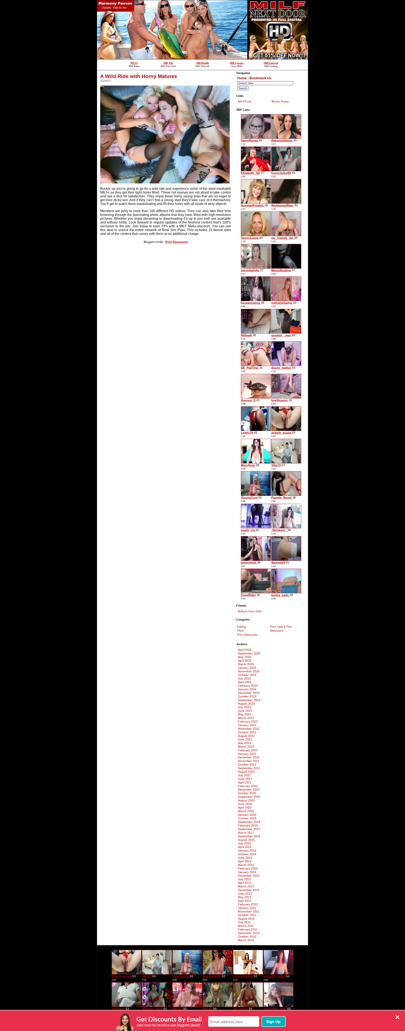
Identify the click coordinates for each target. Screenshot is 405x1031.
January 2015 (247, 850)
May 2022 (244, 743)
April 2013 (244, 882)
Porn (240, 630)
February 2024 (248, 685)
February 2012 (248, 904)
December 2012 (248, 890)
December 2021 (248, 757)
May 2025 (244, 657)
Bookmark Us (260, 78)
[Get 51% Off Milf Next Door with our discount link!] (202, 58)
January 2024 (247, 689)
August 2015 (246, 839)
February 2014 (248, 868)
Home (242, 78)
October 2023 (247, 696)
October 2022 (247, 732)
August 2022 (246, 736)
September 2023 (249, 700)
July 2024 (244, 678)
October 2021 (247, 764)
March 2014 (246, 865)
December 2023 (248, 693)
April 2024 (244, 682)
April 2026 (244, 649)
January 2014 (247, 872)
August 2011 (246, 918)
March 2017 (246, 832)
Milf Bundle (202, 63)
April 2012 (244, 900)
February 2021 (248, 786)
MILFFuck (244, 101)
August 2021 (246, 771)
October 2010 (247, 936)
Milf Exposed (271, 63)
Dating (241, 626)
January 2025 (247, 667)
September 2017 (249, 829)
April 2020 (244, 807)
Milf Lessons (237, 63)
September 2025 (249, 653)
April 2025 (244, 660)
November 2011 (248, 911)
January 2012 (247, 908)
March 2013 (246, 886)
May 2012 (244, 897)
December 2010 (248, 933)
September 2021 (249, 768)
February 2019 (248, 825)
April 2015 (244, 847)
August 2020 (246, 800)
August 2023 (246, 703)
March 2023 (246, 718)
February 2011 (248, 929)
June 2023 (245, 710)
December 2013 (248, 875)
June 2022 (245, 739)
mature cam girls (250, 611)
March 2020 (246, 811)
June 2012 (245, 893)
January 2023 (247, 725)
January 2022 (247, 753)
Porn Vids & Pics (281, 626)
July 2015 (244, 843)
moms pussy (280, 101)
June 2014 (245, 857)
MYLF (134, 63)
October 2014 (247, 854)
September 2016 (249, 836)
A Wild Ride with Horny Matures (138, 76)
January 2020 (247, 814)
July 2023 (244, 707)
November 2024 (248, 671)
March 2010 (246, 940)
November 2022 (248, 728)
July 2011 (244, 922)
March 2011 (246, 925)
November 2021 (248, 761)
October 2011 (247, 915)
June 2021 (245, 779)
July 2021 (244, 775)
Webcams (276, 630)
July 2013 (244, 879)
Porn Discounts (176, 242)
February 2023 (248, 721)
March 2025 (246, 664)
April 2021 (244, 782)
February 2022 (248, 750)
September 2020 (249, 796)
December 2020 (248, 789)
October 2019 (247, 818)
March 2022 (246, 746)
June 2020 (245, 804)
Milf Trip (168, 63)
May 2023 (244, 714)
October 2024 (247, 675)
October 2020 (247, 793)
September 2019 (249, 822)
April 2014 (244, 861)
